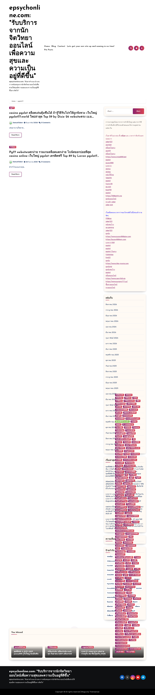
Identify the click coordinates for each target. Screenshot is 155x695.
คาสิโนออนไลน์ (134, 572)
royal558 (119, 513)
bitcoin (118, 412)
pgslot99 (131, 486)
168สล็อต (110, 556)
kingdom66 (129, 451)
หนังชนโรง (110, 225)
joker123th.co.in (133, 448)
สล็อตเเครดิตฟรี (121, 622)
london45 (132, 457)
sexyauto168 (121, 528)
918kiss (108, 219)
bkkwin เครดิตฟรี (130, 412)
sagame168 (120, 516)
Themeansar (94, 692)
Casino (134, 421)
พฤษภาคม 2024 (112, 450)
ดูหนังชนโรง (110, 270)
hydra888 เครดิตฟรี (123, 439)
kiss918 (108, 190)
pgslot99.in (120, 489)
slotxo (108, 169)
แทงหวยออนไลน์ (134, 649)
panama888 (130, 472)
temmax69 (111, 593)
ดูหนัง (108, 233)
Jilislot (118, 442)
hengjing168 (128, 436)
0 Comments (45, 123)
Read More (15, 135)
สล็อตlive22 (120, 607)
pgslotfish (110, 584)
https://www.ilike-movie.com (117, 264)
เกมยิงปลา (119, 625)
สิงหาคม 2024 (111, 439)
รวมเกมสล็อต (120, 593)
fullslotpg (109, 255)
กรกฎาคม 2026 (112, 310)
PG (126, 474)
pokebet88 (130, 492)
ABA (138, 401)
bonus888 (120, 418)
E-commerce (128, 424)
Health (118, 436)
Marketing (130, 463)
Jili (134, 439)
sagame (128, 513)
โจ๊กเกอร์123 (130, 652)
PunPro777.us (121, 501)
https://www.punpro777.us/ (117, 282)
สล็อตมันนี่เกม (120, 613)
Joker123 (119, 445)
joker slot (109, 205)
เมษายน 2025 (111, 394)
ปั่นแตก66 (110, 602)
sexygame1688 (132, 534)
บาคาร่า (109, 166)
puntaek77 (120, 504)
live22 (108, 258)
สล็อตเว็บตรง (110, 148)
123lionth (119, 395)
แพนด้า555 (120, 652)
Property (119, 495)
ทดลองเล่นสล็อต (111, 597)
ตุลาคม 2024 (111, 427)
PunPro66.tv (121, 498)
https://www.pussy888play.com (118, 237)
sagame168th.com (123, 519)
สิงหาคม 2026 (111, 304)
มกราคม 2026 (111, 344)
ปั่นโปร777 (119, 587)
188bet (128, 398)
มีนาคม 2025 (111, 399)
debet (118, 424)
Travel (137, 557)
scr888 (119, 525)
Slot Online (120, 539)
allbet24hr (131, 404)
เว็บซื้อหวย (110, 615)
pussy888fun (112, 588)
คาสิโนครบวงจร (121, 572)
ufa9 (128, 563)
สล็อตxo (118, 610)
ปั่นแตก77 (137, 584)
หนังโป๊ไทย (110, 175)
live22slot (135, 454)
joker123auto (131, 445)
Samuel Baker (18, 123)
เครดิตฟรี (119, 628)
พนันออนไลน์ (130, 587)
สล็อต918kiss (120, 604)
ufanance (130, 566)
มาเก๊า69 (128, 590)
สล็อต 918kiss (121, 596)
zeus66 (129, 569)
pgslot (108, 160)
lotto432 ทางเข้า (130, 460)
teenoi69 (131, 551)
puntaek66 (133, 501)
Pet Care (119, 474)
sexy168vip (128, 525)
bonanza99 (127, 415)
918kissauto (111, 561)
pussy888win (121, 510)
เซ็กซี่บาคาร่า (129, 628)
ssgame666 (130, 545)
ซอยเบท (118, 575)
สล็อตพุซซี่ (127, 610)
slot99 (108, 151)
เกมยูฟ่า (127, 625)
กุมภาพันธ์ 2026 (112, 338)
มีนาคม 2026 (111, 332)
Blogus (84, 692)
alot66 (118, 407)
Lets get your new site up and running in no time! (90, 46)
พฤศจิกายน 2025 (112, 355)
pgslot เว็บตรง (111, 252)
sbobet (136, 522)
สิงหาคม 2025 (111, 371)
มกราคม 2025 (111, 411)
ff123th (127, 427)
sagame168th (87, 647)
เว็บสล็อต (132, 640)
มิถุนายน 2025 (111, 383)
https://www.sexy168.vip (115, 278)
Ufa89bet (120, 563)
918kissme (53, 647)
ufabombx (120, 566)
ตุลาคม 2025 (111, 360)
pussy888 (109, 163)
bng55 (118, 415)
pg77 (12, 108)
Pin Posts (48, 50)
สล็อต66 (119, 598)
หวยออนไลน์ (110, 288)
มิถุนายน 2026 (111, 316)
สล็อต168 (110, 606)
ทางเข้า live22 (135, 575)
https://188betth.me (114, 196)
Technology (120, 551)
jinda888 (110, 574)
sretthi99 (120, 545)
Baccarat (133, 410)
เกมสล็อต (136, 625)
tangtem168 (127, 548)
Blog (53, 46)
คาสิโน (137, 569)
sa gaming (110, 227)
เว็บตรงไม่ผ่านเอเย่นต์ (123, 637)
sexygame (120, 534)
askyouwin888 (121, 410)
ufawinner (120, 569)
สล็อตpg (129, 607)
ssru (117, 548)
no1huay (119, 466)
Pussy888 (131, 504)
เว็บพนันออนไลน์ (121, 640)
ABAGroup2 (120, 404)
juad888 (119, 451)
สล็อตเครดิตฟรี (111, 611)
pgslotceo (131, 489)
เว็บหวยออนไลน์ (121, 643)
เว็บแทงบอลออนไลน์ (122, 646)
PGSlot (12, 147)
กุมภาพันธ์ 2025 (112, 405)
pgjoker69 (130, 480)
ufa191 (126, 560)
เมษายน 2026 (111, 327)
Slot (131, 536)
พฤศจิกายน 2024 (112, 422)
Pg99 (138, 477)
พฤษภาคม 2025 (112, 388)
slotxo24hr (128, 542)
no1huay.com (130, 466)
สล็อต (129, 593)
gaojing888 (120, 433)
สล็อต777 (137, 598)
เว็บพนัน (135, 637)
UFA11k (118, 560)
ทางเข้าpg (119, 578)
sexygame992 (121, 536)
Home (47, 46)
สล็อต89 (128, 601)
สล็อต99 (131, 604)
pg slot (108, 187)
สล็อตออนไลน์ (111, 276)
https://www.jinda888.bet (116, 157)
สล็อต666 (127, 598)
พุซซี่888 (119, 590)
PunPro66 (129, 495)
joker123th (120, 448)
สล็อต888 (119, 601)
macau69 (119, 463)
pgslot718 (128, 483)
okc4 (118, 469)
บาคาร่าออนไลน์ (132, 581)
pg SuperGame (121, 477)
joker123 (109, 142)
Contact (61, 46)
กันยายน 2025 (111, 366)
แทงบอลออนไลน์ (121, 649)
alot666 (127, 407)
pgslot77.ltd (120, 486)
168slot (129, 395)
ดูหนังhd (109, 267)
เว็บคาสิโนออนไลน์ (131, 631)
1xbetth (109, 178)
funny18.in (130, 430)
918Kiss (119, 401)
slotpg (108, 172)
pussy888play (134, 507)
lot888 (118, 460)
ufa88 (133, 560)
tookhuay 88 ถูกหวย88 (124, 557)
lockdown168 (121, 457)
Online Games (127, 469)
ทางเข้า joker (111, 202)
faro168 (110, 565)
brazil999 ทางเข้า (132, 418)
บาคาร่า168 (110, 243)
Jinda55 (127, 442)
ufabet (135, 563)
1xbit (135, 398)
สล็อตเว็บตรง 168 (122, 619)
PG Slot (133, 474)
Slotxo (118, 542)
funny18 (109, 184)
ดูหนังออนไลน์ (111, 199)
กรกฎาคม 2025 (112, 377)
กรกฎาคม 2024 (112, 444)
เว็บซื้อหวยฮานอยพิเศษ (132, 634)
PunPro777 (132, 498)
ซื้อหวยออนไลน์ (111, 285)
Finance (136, 427)
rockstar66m (134, 510)
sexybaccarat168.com (124, 531)
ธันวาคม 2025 (111, 349)
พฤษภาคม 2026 (112, 321)
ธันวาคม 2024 (111, 416)
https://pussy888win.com (116, 239)
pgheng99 (120, 480)
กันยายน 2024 (111, 433)
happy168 (110, 570)
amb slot (136, 407)
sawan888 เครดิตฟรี (123, 522)
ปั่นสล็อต (119, 584)
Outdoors (119, 472)
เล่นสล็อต (119, 631)
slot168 (108, 145)
